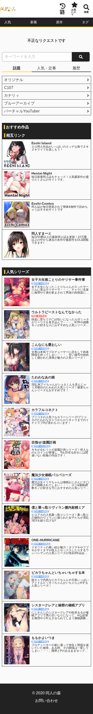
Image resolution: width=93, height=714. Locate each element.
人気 (7, 22)
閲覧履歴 (62, 12)
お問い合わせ (46, 701)
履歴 (76, 68)
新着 (33, 22)
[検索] (81, 57)
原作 (59, 22)
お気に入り (73, 12)
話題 (17, 68)
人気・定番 (46, 68)
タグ (85, 22)
